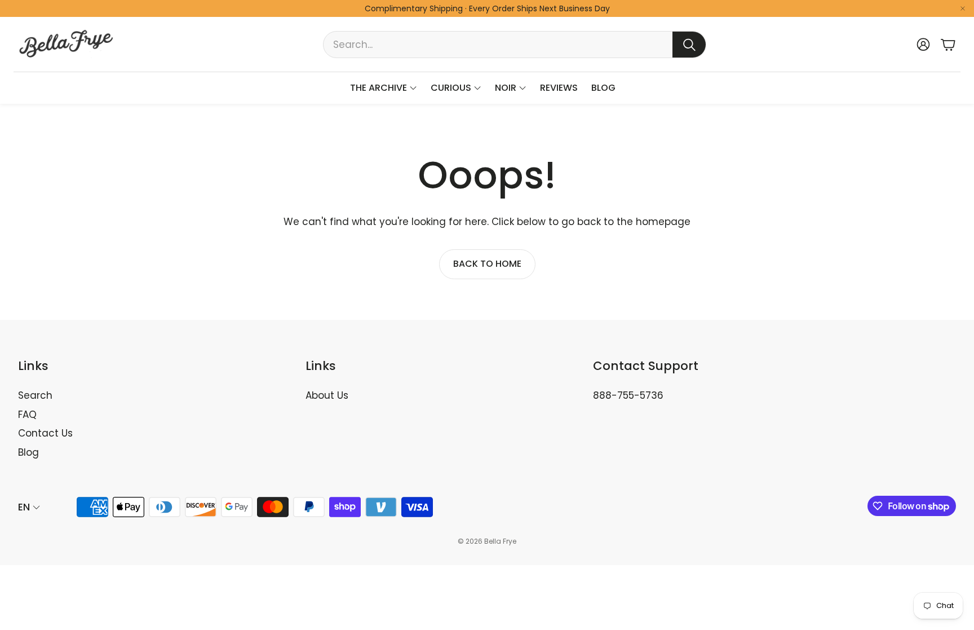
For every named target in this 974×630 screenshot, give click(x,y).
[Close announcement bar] (962, 8)
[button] (515, 45)
